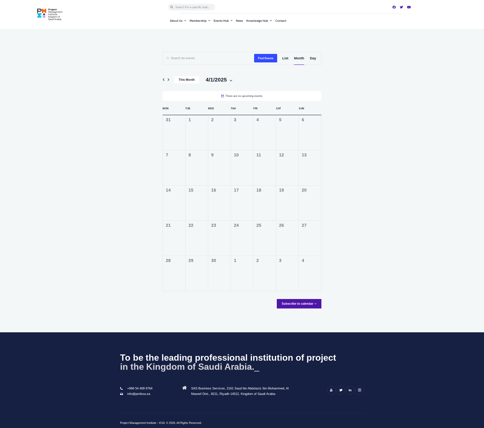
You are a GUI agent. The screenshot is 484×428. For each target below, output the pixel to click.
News (239, 20)
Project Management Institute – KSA (142, 422)
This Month (187, 79)
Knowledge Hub (257, 20)
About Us (176, 20)
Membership (198, 20)
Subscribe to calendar (297, 303)
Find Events (265, 58)
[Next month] (168, 79)
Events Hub (221, 20)
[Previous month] (163, 79)
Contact (280, 20)
